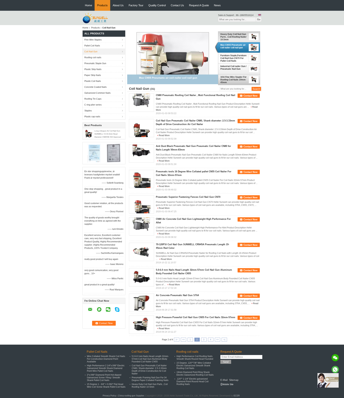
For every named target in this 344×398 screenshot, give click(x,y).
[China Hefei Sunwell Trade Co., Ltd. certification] (94, 153)
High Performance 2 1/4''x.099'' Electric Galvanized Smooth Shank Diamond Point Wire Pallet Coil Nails (106, 368)
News (217, 5)
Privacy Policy (109, 395)
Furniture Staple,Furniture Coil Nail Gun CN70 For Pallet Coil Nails (233, 58)
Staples (88, 110)
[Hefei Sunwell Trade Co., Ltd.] (101, 17)
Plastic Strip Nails (92, 69)
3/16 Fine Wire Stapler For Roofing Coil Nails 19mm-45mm (233, 80)
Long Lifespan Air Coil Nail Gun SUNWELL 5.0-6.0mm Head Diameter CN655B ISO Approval (107, 134)
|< (177, 339)
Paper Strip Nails (92, 75)
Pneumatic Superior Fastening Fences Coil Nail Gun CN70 (188, 197)
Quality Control (157, 5)
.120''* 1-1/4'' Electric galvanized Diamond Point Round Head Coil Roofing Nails (192, 381)
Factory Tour (136, 5)
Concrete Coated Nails (95, 87)
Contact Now (250, 95)
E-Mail (224, 379)
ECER (237, 395)
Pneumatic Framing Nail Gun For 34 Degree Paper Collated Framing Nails (150, 379)
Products (102, 5)
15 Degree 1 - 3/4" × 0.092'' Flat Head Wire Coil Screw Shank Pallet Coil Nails (106, 385)
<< (183, 339)
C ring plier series (93, 105)
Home (88, 5)
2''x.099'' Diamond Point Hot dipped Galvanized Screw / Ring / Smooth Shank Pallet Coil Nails (104, 378)
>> (217, 339)
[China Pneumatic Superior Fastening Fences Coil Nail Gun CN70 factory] (141, 204)
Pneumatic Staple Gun (95, 63)
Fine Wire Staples (93, 40)
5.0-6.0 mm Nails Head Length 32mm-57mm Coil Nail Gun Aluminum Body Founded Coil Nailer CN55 (150, 359)
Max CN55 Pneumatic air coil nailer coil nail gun (233, 46)
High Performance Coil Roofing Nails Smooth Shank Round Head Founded (194, 357)
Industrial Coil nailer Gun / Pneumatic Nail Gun (233, 67)
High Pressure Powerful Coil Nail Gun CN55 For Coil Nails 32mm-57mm (195, 317)
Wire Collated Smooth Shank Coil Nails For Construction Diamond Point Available (106, 359)
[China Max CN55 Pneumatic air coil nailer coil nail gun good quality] (173, 68)
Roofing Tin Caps (92, 99)
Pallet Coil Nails (92, 45)
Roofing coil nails (92, 57)
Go (258, 19)
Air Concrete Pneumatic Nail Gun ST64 (177, 295)
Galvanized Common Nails (97, 93)
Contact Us (177, 5)
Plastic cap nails (92, 116)
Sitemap (233, 379)
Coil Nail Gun (90, 51)
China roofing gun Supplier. (131, 395)
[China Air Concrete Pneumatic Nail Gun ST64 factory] (141, 303)
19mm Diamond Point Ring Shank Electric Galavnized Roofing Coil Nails (195, 373)
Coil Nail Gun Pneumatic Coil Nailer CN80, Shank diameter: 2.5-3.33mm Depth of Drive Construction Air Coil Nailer (149, 369)
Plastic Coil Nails (92, 81)
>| (224, 339)
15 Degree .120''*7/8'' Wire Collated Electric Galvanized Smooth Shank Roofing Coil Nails (193, 366)
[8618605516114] (335, 369)
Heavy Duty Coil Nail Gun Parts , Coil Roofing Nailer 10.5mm (233, 37)
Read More (164, 135)
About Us (118, 5)
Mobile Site (228, 384)
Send (225, 362)
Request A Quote (199, 5)
